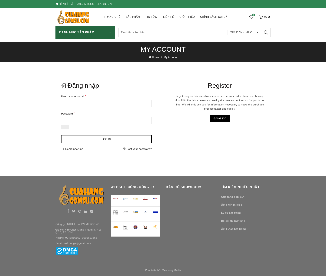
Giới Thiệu (187, 16)
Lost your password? (139, 148)
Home (155, 57)
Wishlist (253, 15)
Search (266, 32)
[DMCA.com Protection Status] (66, 250)
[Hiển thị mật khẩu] (65, 127)
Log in (106, 139)
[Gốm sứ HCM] (135, 212)
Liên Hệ (168, 16)
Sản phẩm (133, 16)
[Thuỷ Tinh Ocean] (125, 212)
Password (68, 113)
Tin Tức (151, 16)
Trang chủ (112, 16)
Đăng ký (220, 118)
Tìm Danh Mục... (242, 32)
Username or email (73, 96)
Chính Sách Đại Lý (213, 16)
